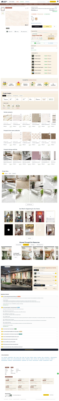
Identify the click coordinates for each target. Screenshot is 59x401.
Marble (23, 357)
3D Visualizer (27, 1)
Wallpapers (12, 370)
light (27, 360)
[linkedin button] (5, 396)
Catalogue (32, 244)
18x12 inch (23, 358)
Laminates (17, 369)
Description (21, 95)
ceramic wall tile (3, 358)
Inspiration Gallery (13, 373)
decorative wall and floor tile (17, 360)
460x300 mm (10, 360)
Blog (5, 373)
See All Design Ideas (29, 204)
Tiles (2, 357)
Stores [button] (17, 1)
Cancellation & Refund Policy (16, 399)
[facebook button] (10, 396)
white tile (51, 360)
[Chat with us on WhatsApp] (58, 374)
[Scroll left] (2, 255)
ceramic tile (35, 358)
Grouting (17, 31)
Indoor (43, 357)
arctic (12, 358)
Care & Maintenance (15, 95)
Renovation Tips (40, 244)
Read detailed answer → (6, 326)
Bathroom (31, 357)
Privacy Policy (10, 399)
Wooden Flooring (18, 370)
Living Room (14, 173)
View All (16, 257)
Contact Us (6, 370)
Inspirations (22, 1)
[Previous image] (2, 278)
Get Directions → (7, 383)
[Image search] (48, 1)
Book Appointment (38, 285)
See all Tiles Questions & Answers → (29, 349)
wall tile (32, 358)
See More (29, 238)
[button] (4, 2)
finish (38, 358)
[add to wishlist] (27, 8)
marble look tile (24, 360)
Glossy (20, 357)
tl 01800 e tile (28, 358)
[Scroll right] (57, 255)
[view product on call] (54, 26)
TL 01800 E (40, 360)
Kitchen (10, 173)
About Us (6, 369)
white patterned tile (46, 360)
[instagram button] (6, 396)
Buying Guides (18, 244)
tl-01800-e (8, 358)
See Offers (51, 38)
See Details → (11, 383)
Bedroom (6, 173)
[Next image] (31, 278)
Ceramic (17, 357)
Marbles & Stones (10, 357)
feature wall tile (47, 358)
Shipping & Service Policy (23, 399)
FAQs (5, 374)
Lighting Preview (24, 31)
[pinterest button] (11, 396)
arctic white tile (46, 357)
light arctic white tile (54, 357)
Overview (4, 95)
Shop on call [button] (53, 1)
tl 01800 (52, 358)
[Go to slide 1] (2, 9)
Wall (25, 357)
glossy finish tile (42, 358)
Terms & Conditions (6, 399)
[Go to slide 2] (2, 13)
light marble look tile (4, 360)
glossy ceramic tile (35, 360)
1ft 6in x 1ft (30, 360)
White (15, 357)
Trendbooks (26, 244)
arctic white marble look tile (17, 358)
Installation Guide (9, 95)
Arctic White (5, 357)
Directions (46, 55)
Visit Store (47, 26)
